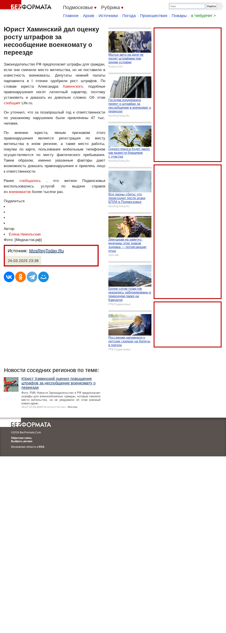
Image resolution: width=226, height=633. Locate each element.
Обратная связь (21, 438)
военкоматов (20, 192)
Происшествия (153, 16)
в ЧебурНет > (203, 16)
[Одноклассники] (20, 277)
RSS (41, 446)
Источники (108, 16)
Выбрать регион (21, 441)
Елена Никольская (25, 234)
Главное (71, 16)
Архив (88, 16)
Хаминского (73, 86)
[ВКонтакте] (9, 277)
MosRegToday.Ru (46, 250)
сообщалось (30, 181)
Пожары (179, 16)
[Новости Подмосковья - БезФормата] (26, 5)
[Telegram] (32, 277)
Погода (129, 16)
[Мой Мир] (43, 277)
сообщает (12, 103)
